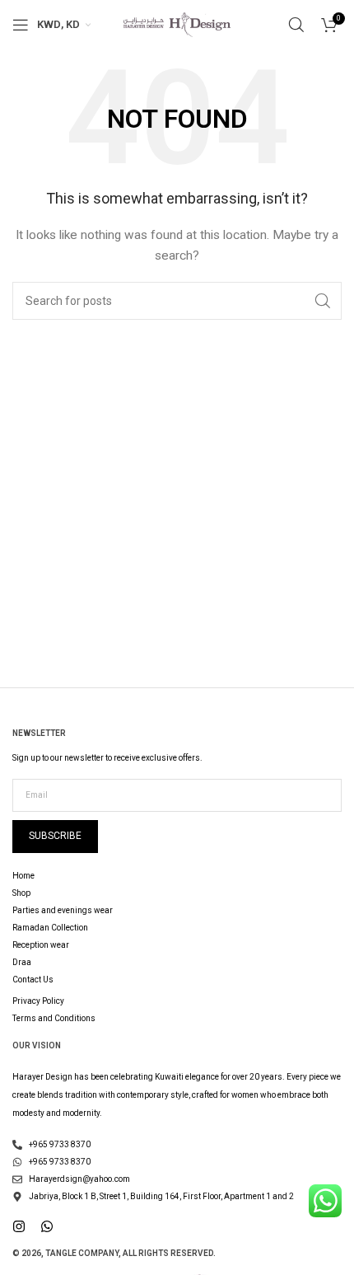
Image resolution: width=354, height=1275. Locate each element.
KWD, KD (58, 24)
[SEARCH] (323, 301)
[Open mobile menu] (20, 24)
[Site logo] (177, 23)
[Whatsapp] (47, 1226)
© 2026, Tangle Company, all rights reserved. (114, 1253)
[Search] (296, 24)
